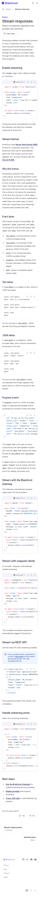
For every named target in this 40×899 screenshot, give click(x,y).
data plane (19, 656)
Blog (5, 869)
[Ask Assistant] (34, 82)
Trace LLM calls (13, 798)
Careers (6, 873)
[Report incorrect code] (27, 82)
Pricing (6, 865)
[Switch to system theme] (26, 890)
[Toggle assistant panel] (37, 3)
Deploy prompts (13, 791)
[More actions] (18, 33)
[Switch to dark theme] (34, 890)
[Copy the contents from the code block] (31, 82)
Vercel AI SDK (8, 160)
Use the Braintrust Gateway (18, 784)
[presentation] (20, 101)
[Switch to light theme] (30, 890)
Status (6, 877)
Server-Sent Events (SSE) (26, 144)
